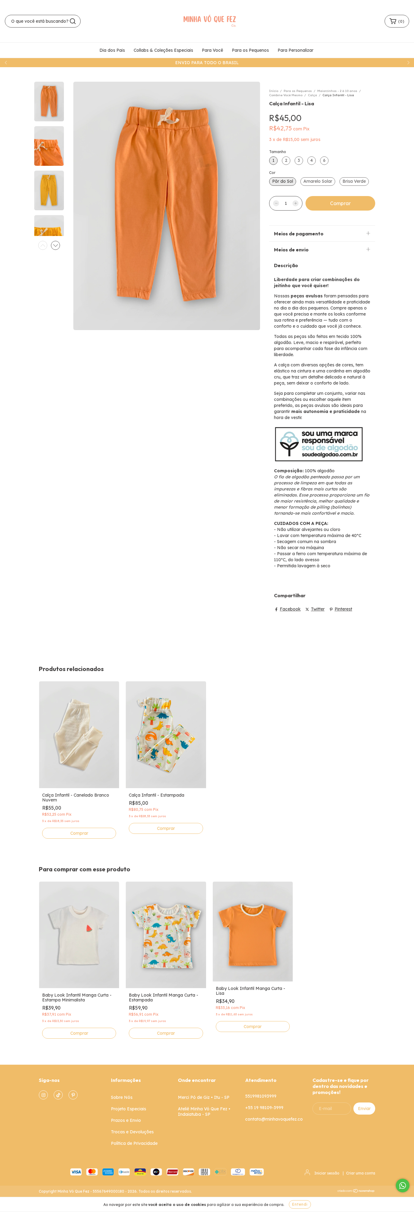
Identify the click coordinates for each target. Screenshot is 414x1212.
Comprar (79, 833)
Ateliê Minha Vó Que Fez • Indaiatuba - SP (204, 1111)
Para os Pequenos (250, 50)
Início (273, 91)
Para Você (212, 50)
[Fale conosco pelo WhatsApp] (402, 1185)
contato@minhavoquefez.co (274, 1119)
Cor (272, 172)
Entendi (300, 1204)
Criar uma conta (360, 1173)
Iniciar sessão (326, 1173)
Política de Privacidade (134, 1143)
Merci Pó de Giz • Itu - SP (203, 1097)
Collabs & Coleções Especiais (163, 50)
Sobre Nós (121, 1097)
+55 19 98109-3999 (264, 1107)
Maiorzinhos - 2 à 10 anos (337, 91)
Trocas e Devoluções (132, 1132)
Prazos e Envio (126, 1120)
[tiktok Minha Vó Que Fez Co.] (58, 1094)
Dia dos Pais (112, 50)
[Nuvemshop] (356, 1191)
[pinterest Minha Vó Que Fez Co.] (73, 1094)
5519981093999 (260, 1096)
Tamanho (277, 151)
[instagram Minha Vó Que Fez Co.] (43, 1094)
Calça (312, 95)
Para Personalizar (295, 50)
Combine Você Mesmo (285, 95)
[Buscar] (73, 21)
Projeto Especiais (128, 1109)
